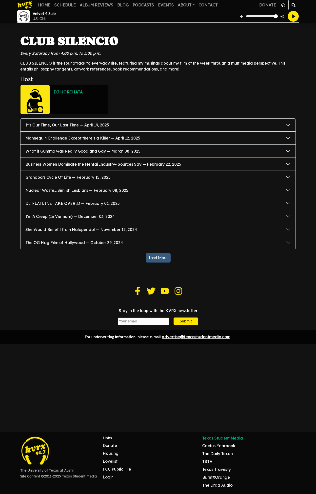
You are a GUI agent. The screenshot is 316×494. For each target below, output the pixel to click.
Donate (110, 445)
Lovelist (110, 461)
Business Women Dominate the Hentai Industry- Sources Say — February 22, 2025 (103, 164)
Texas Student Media (222, 438)
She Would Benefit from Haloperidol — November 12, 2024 (81, 229)
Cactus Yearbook (218, 445)
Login (108, 477)
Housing (110, 453)
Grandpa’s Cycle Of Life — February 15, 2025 (68, 177)
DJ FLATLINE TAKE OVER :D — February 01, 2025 (72, 203)
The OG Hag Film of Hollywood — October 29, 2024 (74, 242)
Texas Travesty (216, 469)
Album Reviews (96, 4)
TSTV (207, 461)
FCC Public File (117, 469)
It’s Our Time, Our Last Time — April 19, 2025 (67, 125)
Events (166, 4)
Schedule (65, 4)
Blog (123, 4)
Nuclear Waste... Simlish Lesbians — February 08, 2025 (76, 190)
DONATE (267, 4)
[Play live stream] (293, 16)
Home (44, 4)
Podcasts (143, 4)
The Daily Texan (217, 453)
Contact (208, 4)
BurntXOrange (216, 477)
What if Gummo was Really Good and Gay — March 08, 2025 (82, 151)
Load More (158, 258)
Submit (186, 321)
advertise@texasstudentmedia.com (196, 336)
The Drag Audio (217, 485)
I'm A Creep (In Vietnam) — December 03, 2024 (70, 216)
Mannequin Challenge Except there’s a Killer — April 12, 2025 (82, 138)
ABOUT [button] (185, 4)
